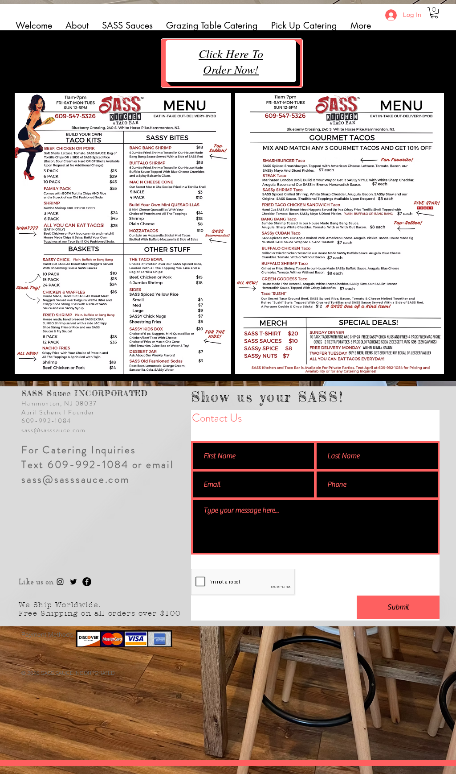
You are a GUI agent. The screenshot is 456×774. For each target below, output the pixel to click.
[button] (434, 12)
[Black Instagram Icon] (60, 581)
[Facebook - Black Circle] (86, 581)
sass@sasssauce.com (53, 430)
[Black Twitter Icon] (73, 581)
